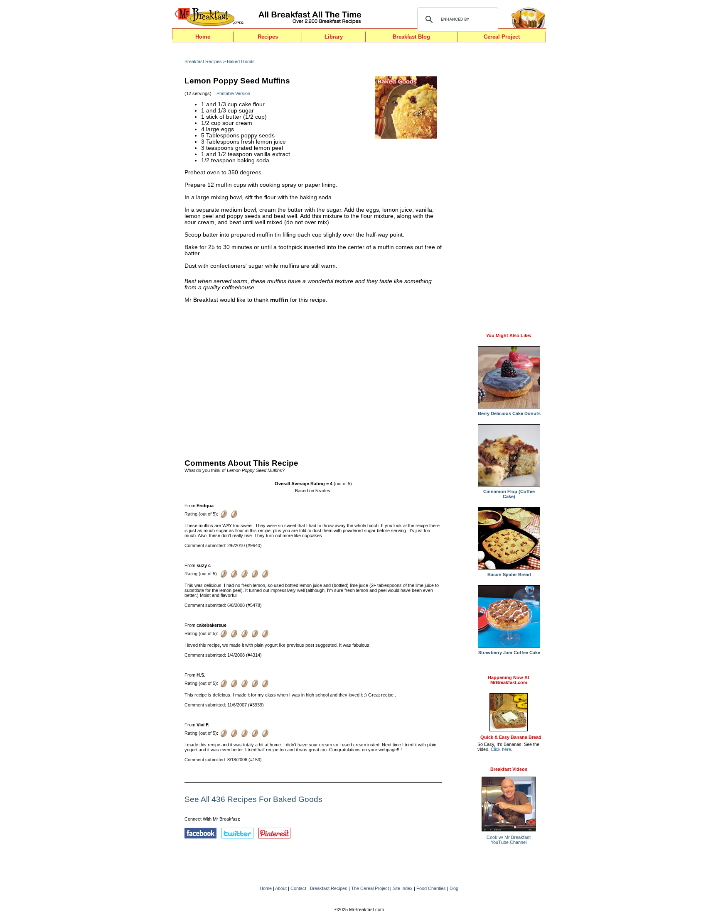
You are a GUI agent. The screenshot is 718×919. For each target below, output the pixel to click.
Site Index (403, 888)
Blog (454, 888)
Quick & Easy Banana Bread (510, 737)
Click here (501, 749)
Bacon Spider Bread (509, 574)
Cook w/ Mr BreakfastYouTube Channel (509, 840)
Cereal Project (502, 37)
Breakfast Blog (411, 37)
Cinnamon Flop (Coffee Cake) (509, 494)
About (281, 888)
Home (202, 37)
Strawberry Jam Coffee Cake (509, 652)
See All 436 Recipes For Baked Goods (253, 799)
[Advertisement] (313, 379)
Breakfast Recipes (203, 61)
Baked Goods (241, 61)
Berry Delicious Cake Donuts (509, 413)
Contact (298, 888)
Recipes (268, 37)
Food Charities (431, 888)
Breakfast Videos (508, 769)
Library (334, 37)
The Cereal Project (370, 888)
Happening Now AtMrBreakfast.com (508, 680)
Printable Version (233, 93)
